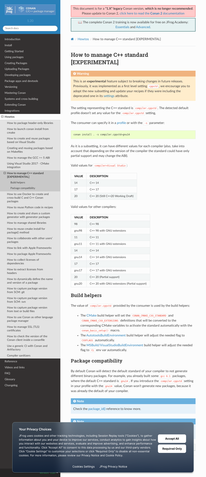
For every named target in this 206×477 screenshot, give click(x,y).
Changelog (11, 385)
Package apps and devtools (21, 81)
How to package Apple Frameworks (29, 253)
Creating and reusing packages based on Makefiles (30, 150)
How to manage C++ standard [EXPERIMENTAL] (25, 175)
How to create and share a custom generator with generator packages (28, 215)
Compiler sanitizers (18, 355)
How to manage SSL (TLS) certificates (23, 328)
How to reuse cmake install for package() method (26, 230)
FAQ (7, 373)
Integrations (12, 110)
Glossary (10, 379)
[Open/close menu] (2, 117)
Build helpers (17, 182)
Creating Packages (16, 63)
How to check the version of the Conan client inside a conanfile (27, 338)
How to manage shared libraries (26, 222)
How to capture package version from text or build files (27, 309)
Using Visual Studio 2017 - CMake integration (28, 165)
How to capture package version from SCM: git (27, 290)
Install (8, 45)
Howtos (9, 116)
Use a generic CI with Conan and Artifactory (27, 347)
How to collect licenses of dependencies (23, 261)
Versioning (11, 86)
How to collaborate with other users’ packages (30, 240)
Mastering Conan (15, 92)
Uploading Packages (17, 68)
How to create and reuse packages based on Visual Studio (28, 140)
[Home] (72, 39)
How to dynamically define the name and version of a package (30, 281)
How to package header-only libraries (30, 123)
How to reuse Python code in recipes (30, 207)
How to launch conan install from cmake (28, 131)
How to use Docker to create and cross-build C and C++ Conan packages (28, 198)
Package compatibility (22, 188)
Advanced (143, 27)
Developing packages (18, 75)
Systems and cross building (21, 98)
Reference (11, 361)
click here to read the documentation (152, 13)
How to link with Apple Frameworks (29, 247)
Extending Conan (15, 104)
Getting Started (14, 51)
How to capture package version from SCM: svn (27, 300)
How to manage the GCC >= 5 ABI (28, 157)
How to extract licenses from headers (25, 271)
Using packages (14, 57)
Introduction (12, 39)
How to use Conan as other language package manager (30, 319)
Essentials (122, 27)
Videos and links (15, 367)
